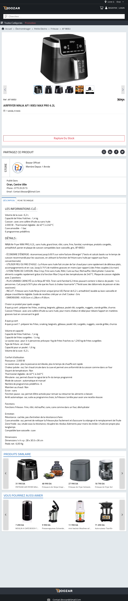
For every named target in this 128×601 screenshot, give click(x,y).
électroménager (23, 29)
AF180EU (66, 29)
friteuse (54, 29)
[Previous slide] (5, 473)
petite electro (40, 29)
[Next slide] (122, 473)
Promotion (30, 22)
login (121, 8)
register (112, 8)
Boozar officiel (33, 162)
